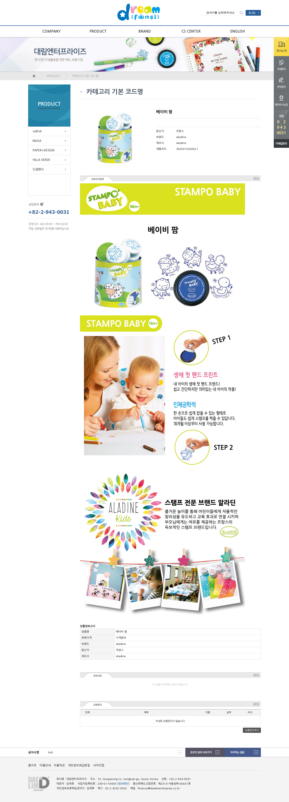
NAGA (37, 140)
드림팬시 (38, 169)
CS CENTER (191, 31)
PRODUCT (98, 31)
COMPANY (51, 31)
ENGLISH (237, 31)
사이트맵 (98, 765)
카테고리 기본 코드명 (85, 76)
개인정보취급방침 (79, 765)
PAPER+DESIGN (43, 150)
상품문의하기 (252, 730)
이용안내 (45, 765)
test (50, 752)
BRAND (144, 31)
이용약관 (59, 765)
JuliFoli (37, 131)
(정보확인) (123, 783)
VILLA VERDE (41, 159)
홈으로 (32, 765)
